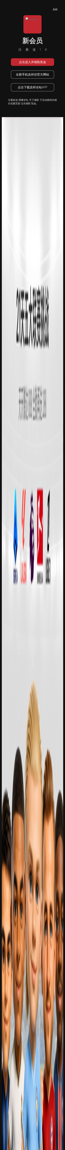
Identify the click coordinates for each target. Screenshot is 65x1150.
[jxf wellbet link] (32, 691)
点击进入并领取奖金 (32, 62)
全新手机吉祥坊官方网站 (32, 74)
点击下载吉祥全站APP (32, 87)
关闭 (55, 9)
